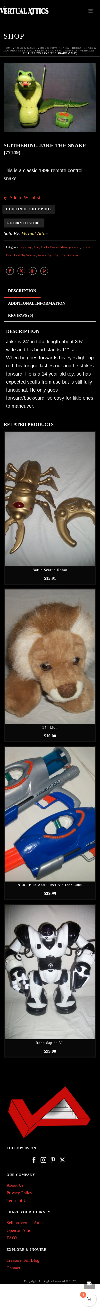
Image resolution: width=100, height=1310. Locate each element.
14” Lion (50, 727)
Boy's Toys (49, 48)
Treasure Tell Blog (23, 1260)
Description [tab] (22, 290)
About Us (15, 1185)
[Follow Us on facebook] (34, 1160)
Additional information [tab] (36, 303)
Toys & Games (26, 48)
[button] (85, 74)
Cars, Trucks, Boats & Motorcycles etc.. (57, 247)
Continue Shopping (28, 209)
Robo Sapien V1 (50, 1043)
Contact (13, 1267)
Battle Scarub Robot (50, 570)
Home (8, 48)
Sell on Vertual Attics (25, 1222)
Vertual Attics (35, 233)
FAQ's (12, 1237)
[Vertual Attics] (24, 11)
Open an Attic (19, 1230)
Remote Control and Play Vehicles (66, 50)
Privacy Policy (19, 1192)
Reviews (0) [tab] (20, 315)
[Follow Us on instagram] (43, 1160)
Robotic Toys (45, 255)
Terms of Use (18, 1200)
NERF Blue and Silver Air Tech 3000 (50, 885)
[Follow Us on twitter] (62, 1160)
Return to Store (24, 223)
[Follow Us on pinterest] (53, 1160)
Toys (57, 255)
